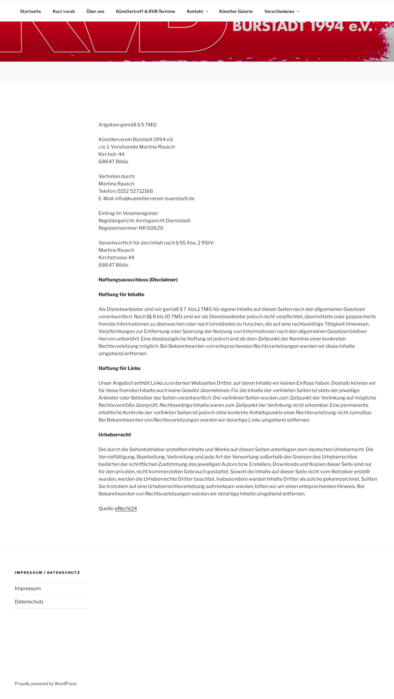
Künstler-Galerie (236, 11)
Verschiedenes (279, 11)
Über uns (95, 11)
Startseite (30, 11)
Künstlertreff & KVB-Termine (145, 11)
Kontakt (195, 11)
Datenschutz (29, 602)
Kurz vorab (64, 11)
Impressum (28, 588)
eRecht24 (126, 508)
